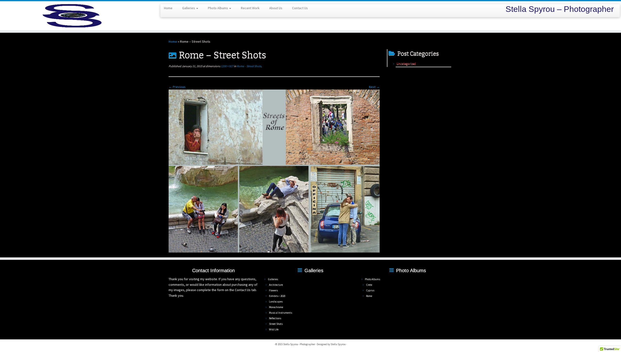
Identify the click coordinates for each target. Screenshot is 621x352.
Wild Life (273, 329)
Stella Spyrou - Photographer (299, 344)
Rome (369, 296)
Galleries (189, 8)
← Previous (177, 87)
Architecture (276, 285)
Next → (374, 87)
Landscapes (276, 301)
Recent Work (250, 8)
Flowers (273, 290)
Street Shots (276, 324)
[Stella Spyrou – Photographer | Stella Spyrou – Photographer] (71, 16)
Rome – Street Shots (248, 66)
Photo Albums (218, 8)
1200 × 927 (226, 66)
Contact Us (300, 8)
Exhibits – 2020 (277, 296)
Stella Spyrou (338, 344)
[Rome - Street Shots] (274, 171)
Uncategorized (406, 64)
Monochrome (276, 307)
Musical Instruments (280, 312)
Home (168, 8)
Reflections (275, 318)
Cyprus (370, 290)
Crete (369, 285)
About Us (275, 8)
